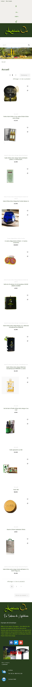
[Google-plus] (21, 642)
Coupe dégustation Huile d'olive (16, 238)
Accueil (16, 114)
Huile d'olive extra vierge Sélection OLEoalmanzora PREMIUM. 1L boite (16, 367)
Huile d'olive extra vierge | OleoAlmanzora (16, 323)
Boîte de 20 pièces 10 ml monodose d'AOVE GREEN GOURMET (16, 285)
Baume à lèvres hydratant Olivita (16, 529)
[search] (29, 45)
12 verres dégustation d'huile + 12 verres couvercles (16, 241)
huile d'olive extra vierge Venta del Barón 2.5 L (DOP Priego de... (16, 570)
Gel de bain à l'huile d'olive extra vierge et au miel (16, 409)
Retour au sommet (22, 595)
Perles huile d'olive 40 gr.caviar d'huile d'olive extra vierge (16, 117)
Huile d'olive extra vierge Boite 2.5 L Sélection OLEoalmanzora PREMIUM (16, 326)
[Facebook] (11, 642)
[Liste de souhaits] (27, 86)
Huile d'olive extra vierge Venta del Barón (16, 155)
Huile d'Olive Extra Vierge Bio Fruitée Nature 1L (16, 201)
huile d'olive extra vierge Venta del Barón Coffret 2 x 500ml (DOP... (16, 158)
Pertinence (25, 75)
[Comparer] (27, 90)
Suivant (21, 586)
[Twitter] (16, 642)
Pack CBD (16, 489)
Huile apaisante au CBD (16, 450)
